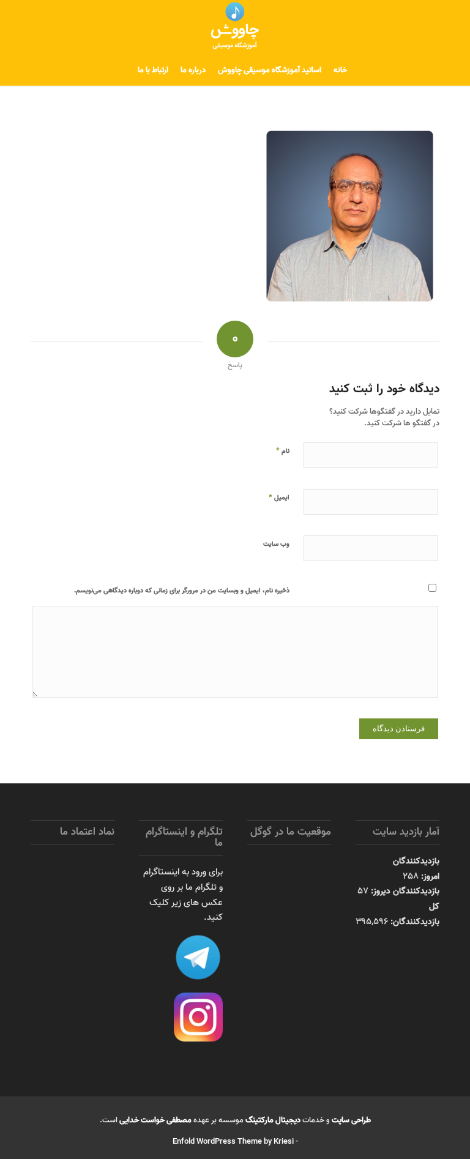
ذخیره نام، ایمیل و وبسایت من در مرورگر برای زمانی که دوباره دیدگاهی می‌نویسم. (181, 590)
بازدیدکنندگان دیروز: (403, 891)
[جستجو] (124, 70)
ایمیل (279, 497)
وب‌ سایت (276, 544)
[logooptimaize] (235, 27)
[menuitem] (340, 70)
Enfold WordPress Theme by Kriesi (233, 1141)
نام (282, 450)
